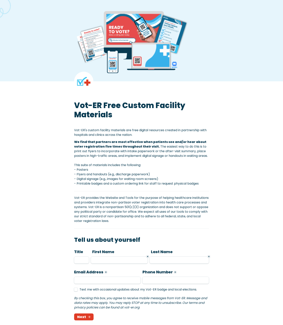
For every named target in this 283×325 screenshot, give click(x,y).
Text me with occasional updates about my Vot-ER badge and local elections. (138, 289)
